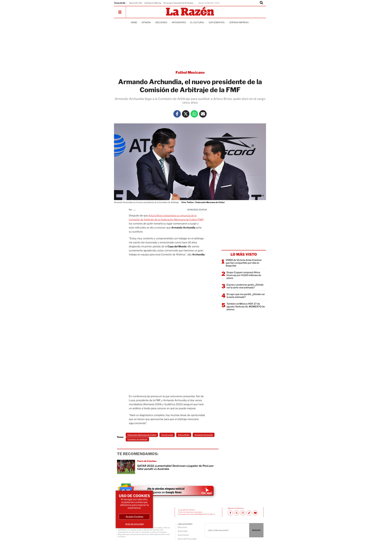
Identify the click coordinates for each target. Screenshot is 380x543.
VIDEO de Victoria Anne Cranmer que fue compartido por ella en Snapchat (244, 263)
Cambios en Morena (152, 3)
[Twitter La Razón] (185, 114)
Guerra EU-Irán (135, 3)
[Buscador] (261, 3)
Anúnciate (182, 531)
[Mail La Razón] (203, 114)
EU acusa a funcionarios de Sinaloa (178, 3)
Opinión (146, 22)
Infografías (179, 22)
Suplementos (217, 22)
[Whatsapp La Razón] (194, 114)
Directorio (182, 527)
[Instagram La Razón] (242, 513)
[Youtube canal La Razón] (255, 513)
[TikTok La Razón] (249, 513)
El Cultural (197, 22)
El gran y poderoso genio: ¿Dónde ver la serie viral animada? (245, 286)
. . (134, 209)
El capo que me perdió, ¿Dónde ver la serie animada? (246, 295)
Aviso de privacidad (134, 524)
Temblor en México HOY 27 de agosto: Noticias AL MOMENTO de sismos (246, 306)
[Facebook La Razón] (177, 114)
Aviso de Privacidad (187, 539)
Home (134, 22)
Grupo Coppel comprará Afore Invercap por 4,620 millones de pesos (244, 275)
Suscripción (183, 535)
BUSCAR (256, 530)
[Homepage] (190, 11)
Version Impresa (239, 22)
